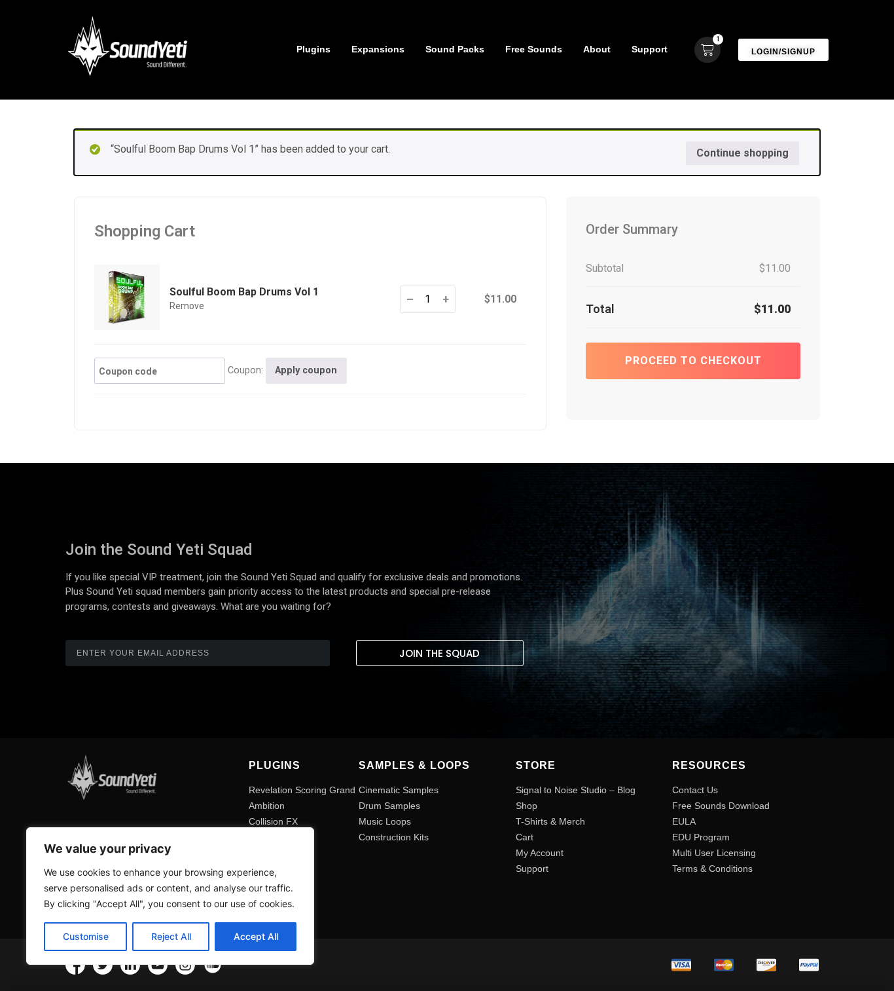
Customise (86, 936)
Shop (526, 805)
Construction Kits (394, 837)
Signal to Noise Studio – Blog (575, 790)
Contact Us (695, 790)
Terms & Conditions (712, 868)
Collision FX (273, 821)
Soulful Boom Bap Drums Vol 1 (244, 292)
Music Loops (385, 821)
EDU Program (701, 837)
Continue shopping (742, 153)
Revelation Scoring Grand (302, 790)
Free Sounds (533, 49)
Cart (524, 837)
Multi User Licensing (714, 853)
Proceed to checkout (693, 360)
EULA (684, 821)
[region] (170, 896)
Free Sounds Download (721, 805)
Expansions (377, 49)
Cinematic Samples (398, 790)
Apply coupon (306, 370)
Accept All (256, 936)
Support (650, 49)
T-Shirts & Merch (550, 821)
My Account (539, 853)
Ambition (267, 805)
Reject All (171, 936)
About (597, 49)
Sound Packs (454, 49)
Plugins (313, 49)
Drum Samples (389, 805)
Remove (187, 306)
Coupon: (245, 370)
